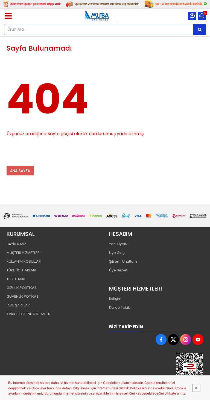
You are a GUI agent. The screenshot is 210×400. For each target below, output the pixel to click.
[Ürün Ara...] (199, 29)
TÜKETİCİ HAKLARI (21, 270)
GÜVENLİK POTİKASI (23, 296)
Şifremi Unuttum (123, 261)
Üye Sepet (118, 270)
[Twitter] (173, 339)
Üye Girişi (117, 252)
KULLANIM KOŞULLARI (24, 261)
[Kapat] (196, 388)
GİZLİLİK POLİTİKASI (22, 287)
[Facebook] (161, 339)
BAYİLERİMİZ (16, 244)
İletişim (115, 298)
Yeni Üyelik (118, 244)
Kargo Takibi (120, 307)
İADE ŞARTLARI (19, 305)
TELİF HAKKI (16, 279)
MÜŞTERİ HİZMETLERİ (23, 252)
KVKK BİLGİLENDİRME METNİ (29, 314)
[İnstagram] (185, 339)
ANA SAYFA (20, 170)
